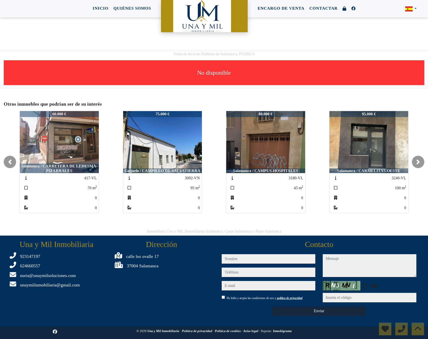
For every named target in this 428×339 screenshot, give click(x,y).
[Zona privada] (345, 8)
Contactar (323, 8)
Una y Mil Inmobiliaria (163, 331)
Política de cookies (228, 331)
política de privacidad (289, 298)
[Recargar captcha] (365, 286)
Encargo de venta (281, 8)
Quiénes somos (132, 8)
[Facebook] (353, 8)
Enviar (319, 311)
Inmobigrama (282, 331)
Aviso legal (251, 331)
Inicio (100, 8)
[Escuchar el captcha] (375, 286)
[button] (10, 162)
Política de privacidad (197, 331)
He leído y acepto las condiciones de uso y (264, 298)
